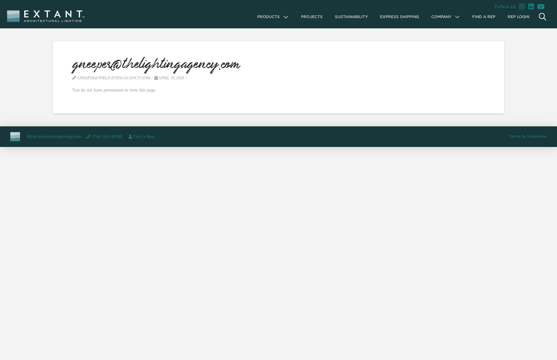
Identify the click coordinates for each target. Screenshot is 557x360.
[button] (273, 17)
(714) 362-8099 (107, 136)
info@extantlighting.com (57, 136)
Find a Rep (143, 136)
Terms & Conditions (528, 136)
